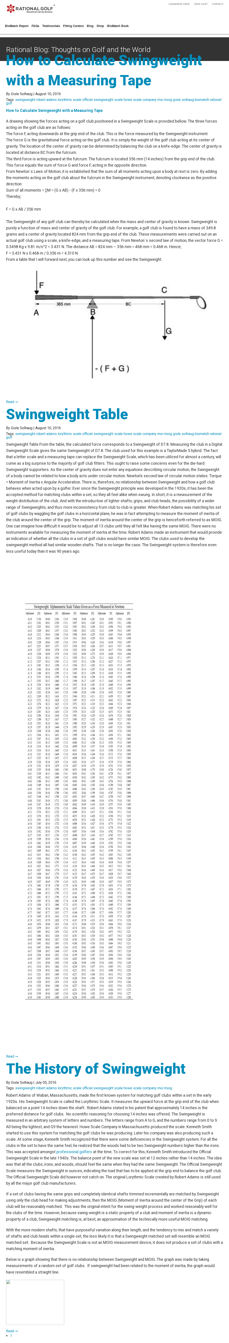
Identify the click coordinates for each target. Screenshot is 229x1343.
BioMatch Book (118, 26)
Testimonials (51, 26)
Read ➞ (12, 402)
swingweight (25, 100)
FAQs (35, 26)
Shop (100, 26)
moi (160, 100)
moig (168, 100)
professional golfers (74, 1152)
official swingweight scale (102, 100)
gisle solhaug (183, 100)
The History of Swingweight (95, 1069)
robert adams (46, 100)
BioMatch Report (16, 26)
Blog (90, 26)
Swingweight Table (67, 414)
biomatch (202, 100)
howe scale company (140, 100)
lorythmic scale (69, 100)
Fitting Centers (73, 26)
